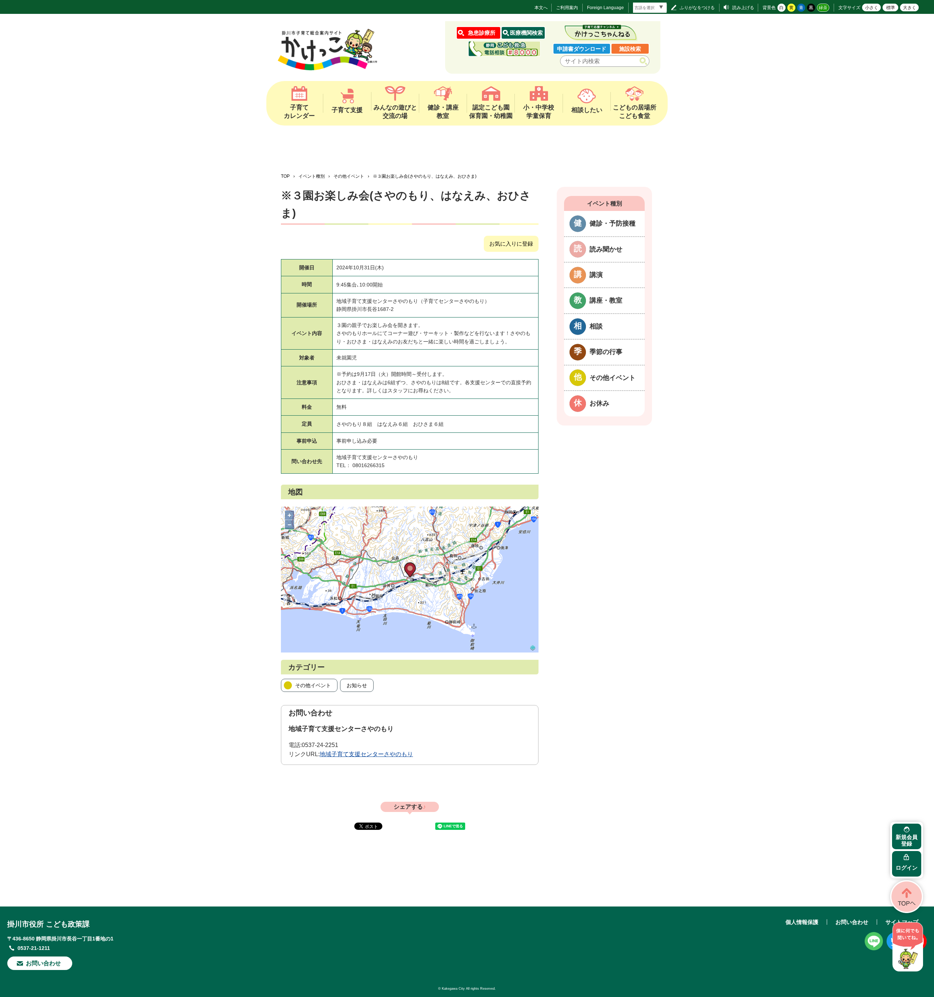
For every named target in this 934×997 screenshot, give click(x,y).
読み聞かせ (606, 249)
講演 (596, 274)
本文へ (541, 7)
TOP (285, 176)
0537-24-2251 (320, 745)
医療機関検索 (526, 33)
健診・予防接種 (613, 223)
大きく (909, 7)
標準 (890, 7)
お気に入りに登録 (511, 243)
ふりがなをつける (697, 7)
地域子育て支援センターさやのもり (366, 754)
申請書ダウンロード (581, 49)
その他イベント (348, 176)
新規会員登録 (907, 840)
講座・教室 (606, 300)
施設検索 (630, 49)
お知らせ (357, 685)
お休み (599, 403)
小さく (871, 7)
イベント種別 (311, 176)
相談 (596, 326)
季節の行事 (606, 351)
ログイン (907, 868)
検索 (645, 61)
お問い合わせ (43, 963)
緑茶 (823, 7)
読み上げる (743, 7)
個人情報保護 (802, 922)
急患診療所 (481, 33)
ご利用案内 (567, 7)
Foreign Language (605, 7)
